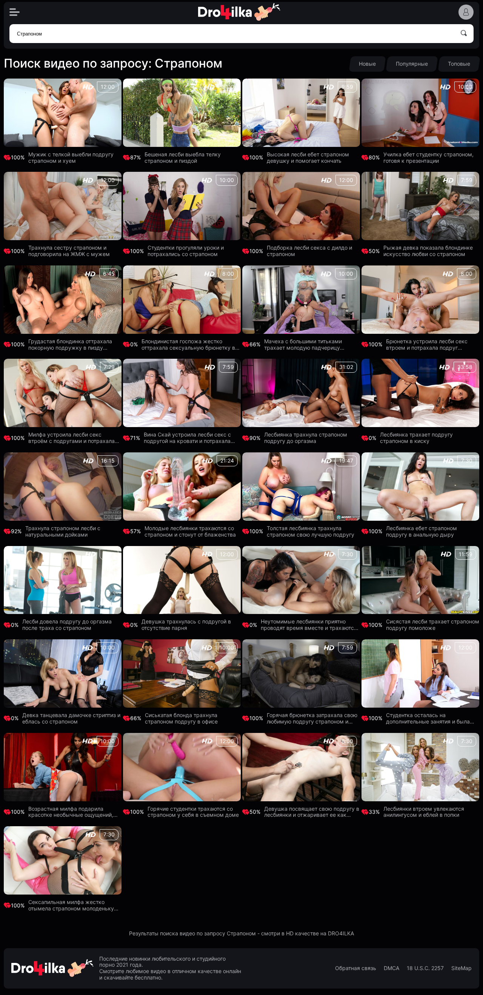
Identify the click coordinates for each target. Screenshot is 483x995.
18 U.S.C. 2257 (425, 968)
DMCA (391, 968)
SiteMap (461, 968)
